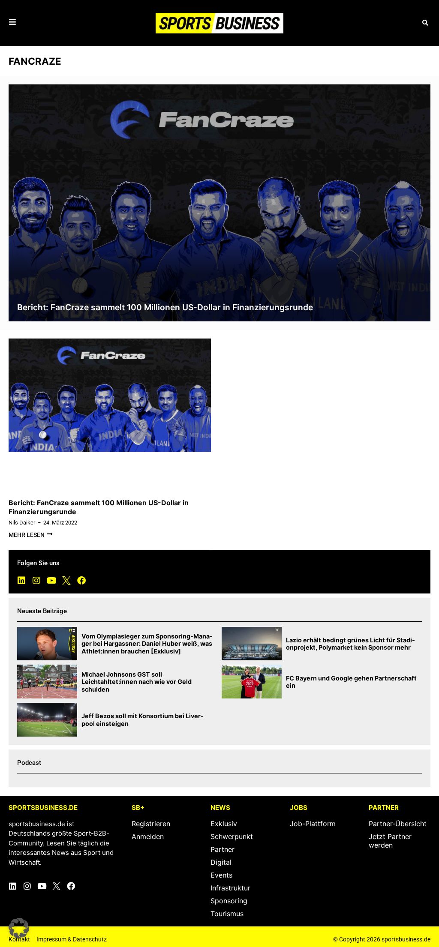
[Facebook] (81, 580)
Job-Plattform (313, 823)
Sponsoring (228, 900)
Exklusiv (223, 823)
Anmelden (148, 836)
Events (221, 875)
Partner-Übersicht (398, 823)
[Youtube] (51, 580)
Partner (222, 849)
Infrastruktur (230, 888)
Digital (221, 862)
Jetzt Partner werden (390, 840)
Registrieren (151, 823)
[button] (425, 23)
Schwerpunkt (231, 836)
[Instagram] (36, 580)
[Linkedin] (21, 580)
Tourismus (227, 913)
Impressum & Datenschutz (71, 939)
